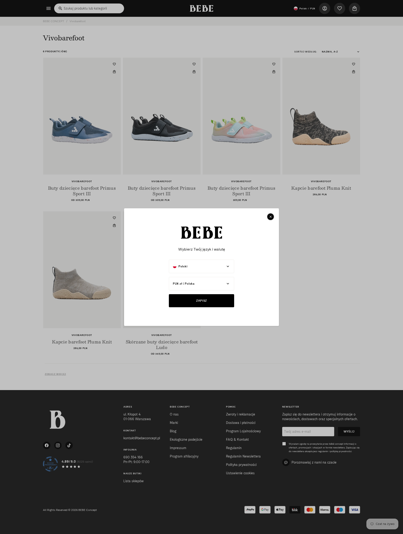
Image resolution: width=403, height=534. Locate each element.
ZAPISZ (201, 301)
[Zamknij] (270, 216)
